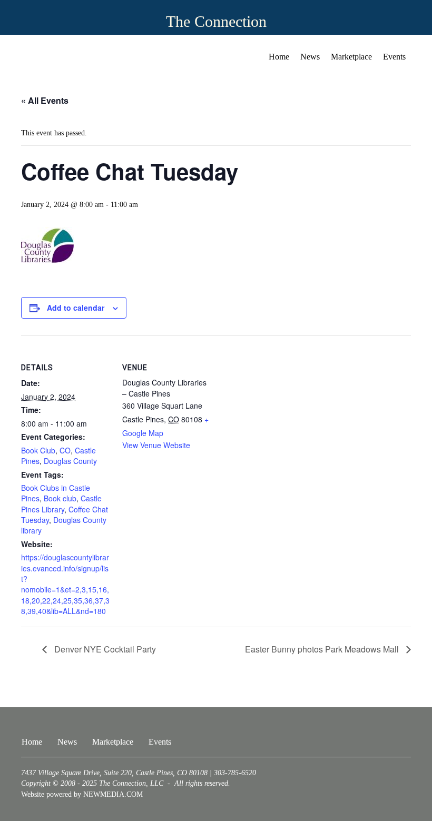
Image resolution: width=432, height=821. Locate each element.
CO (65, 450)
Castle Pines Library (61, 503)
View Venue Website (156, 445)
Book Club (38, 450)
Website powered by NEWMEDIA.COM (82, 794)
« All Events (44, 100)
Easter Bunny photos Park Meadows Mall (323, 649)
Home (279, 56)
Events (394, 56)
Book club (60, 498)
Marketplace (351, 56)
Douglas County (70, 461)
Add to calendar (75, 307)
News (310, 56)
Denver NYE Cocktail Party (104, 649)
